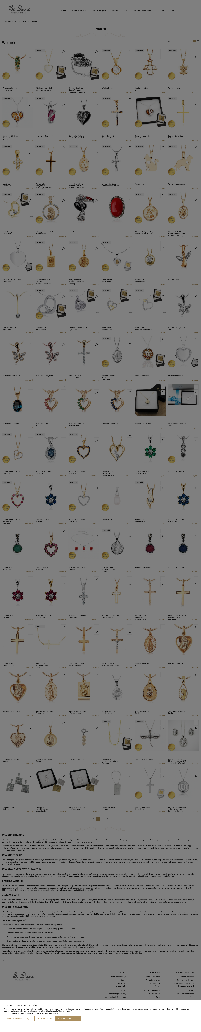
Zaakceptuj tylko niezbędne (19, 1019)
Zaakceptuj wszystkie (68, 1019)
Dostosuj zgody (45, 1019)
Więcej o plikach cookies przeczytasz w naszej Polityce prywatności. (32, 1013)
